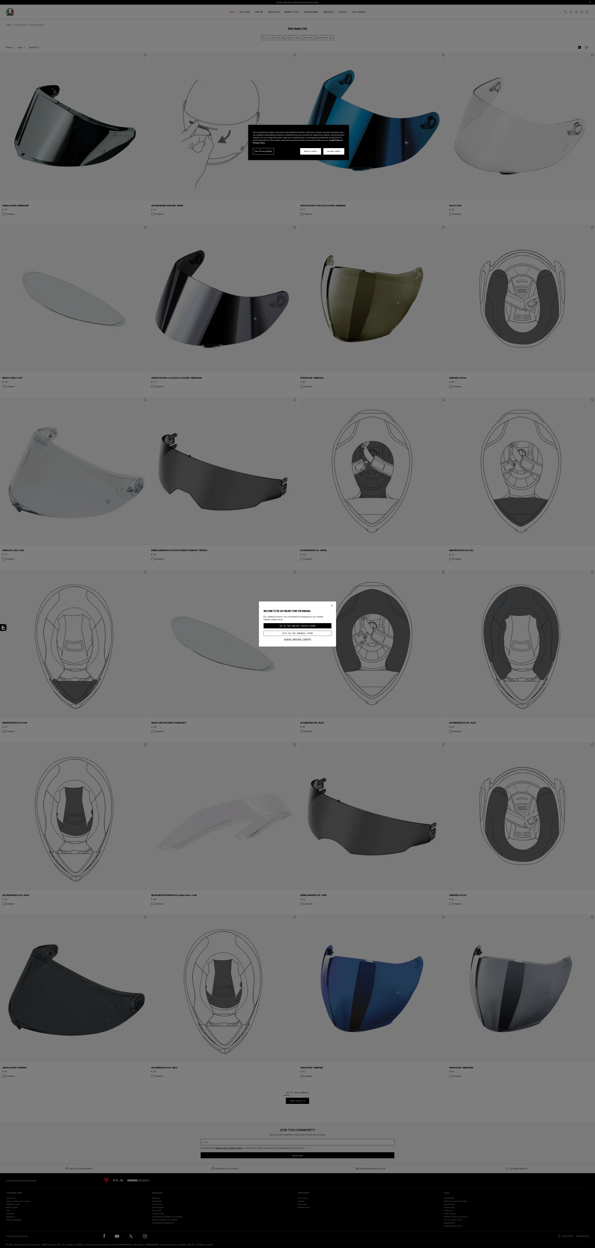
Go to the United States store (297, 625)
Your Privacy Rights (263, 151)
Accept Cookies (334, 151)
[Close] (332, 605)
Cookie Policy (335, 140)
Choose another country (297, 639)
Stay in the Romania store (297, 633)
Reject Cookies (310, 151)
